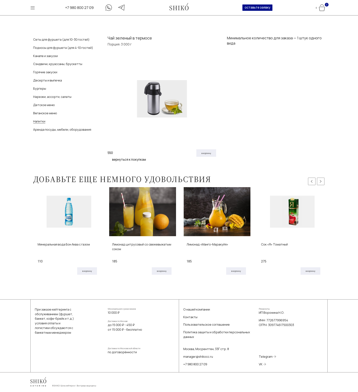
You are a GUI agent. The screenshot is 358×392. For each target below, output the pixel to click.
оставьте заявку (257, 7)
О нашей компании (196, 309)
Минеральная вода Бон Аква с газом (64, 244)
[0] (322, 7)
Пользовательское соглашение (206, 324)
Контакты (190, 317)
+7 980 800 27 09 (79, 7)
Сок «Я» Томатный (274, 244)
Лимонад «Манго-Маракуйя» (207, 244)
